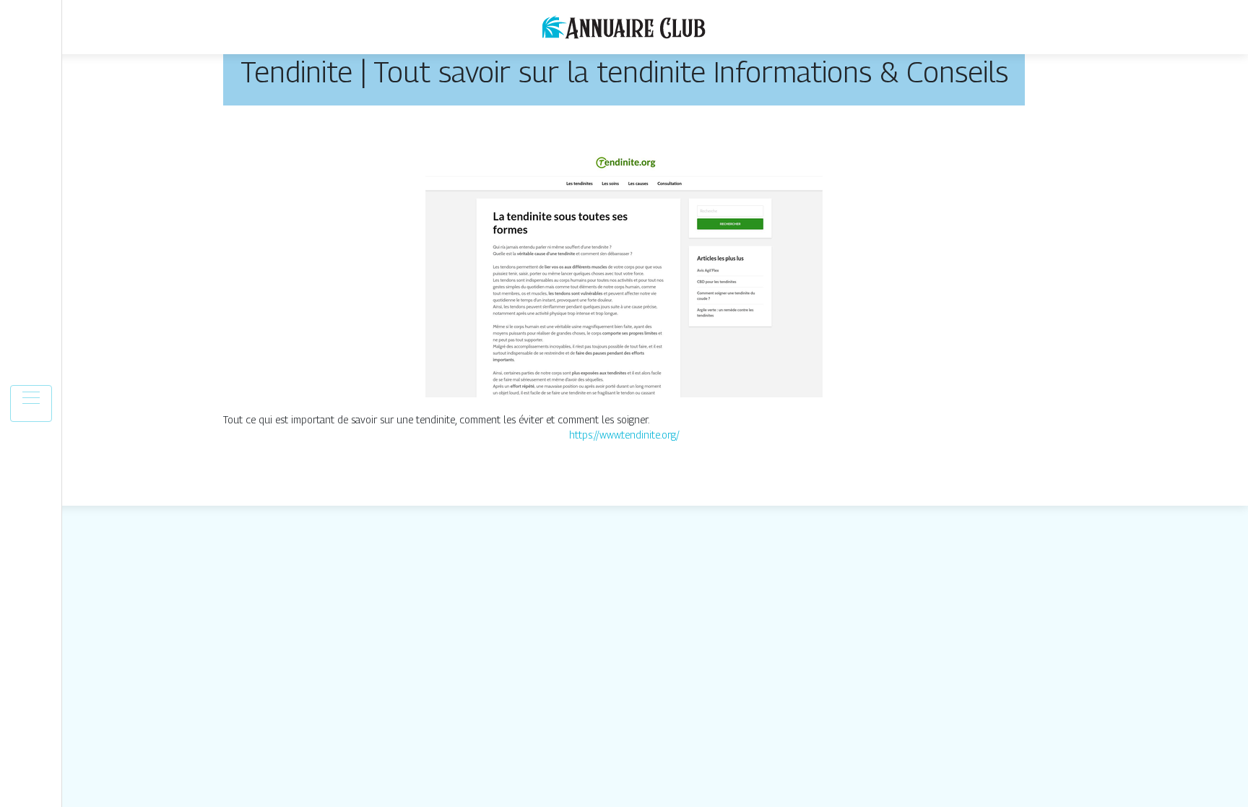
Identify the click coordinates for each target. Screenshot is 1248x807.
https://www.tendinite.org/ (624, 434)
